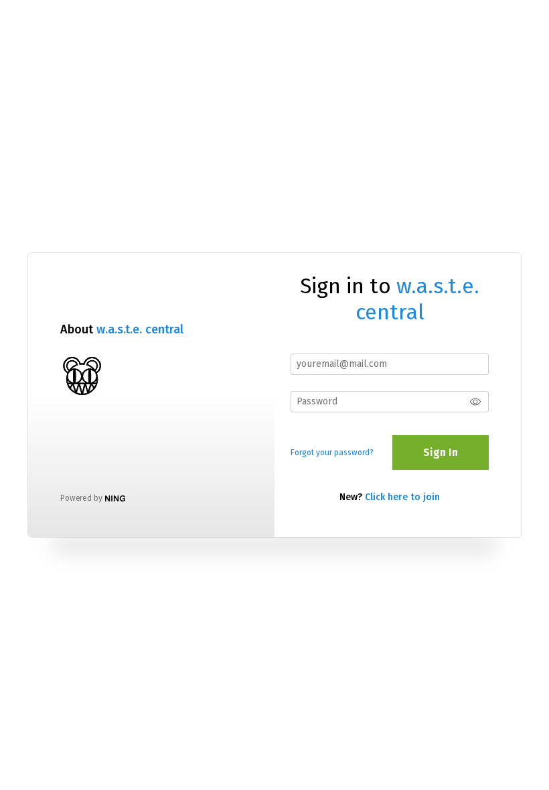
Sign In (440, 452)
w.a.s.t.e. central (139, 329)
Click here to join (402, 497)
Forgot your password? (332, 452)
